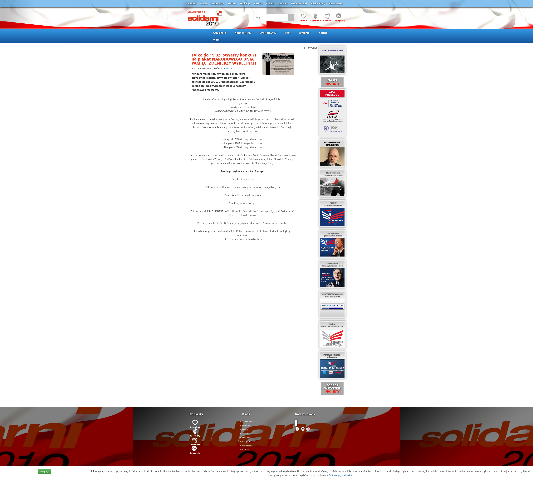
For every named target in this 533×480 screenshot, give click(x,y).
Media (203, 3)
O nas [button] (216, 39)
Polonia (270, 3)
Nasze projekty (243, 32)
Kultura (232, 3)
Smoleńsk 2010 (268, 32)
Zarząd (245, 433)
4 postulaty (247, 421)
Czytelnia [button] (304, 32)
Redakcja (228, 68)
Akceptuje (44, 471)
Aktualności (219, 32)
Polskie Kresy (318, 3)
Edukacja (245, 3)
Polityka (192, 3)
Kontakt (245, 449)
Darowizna (247, 445)
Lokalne (282, 3)
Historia (258, 3)
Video (288, 32)
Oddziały (246, 437)
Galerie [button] (323, 32)
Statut (245, 429)
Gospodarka (217, 3)
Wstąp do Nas (248, 441)
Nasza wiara (335, 3)
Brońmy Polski (299, 3)
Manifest (246, 425)
